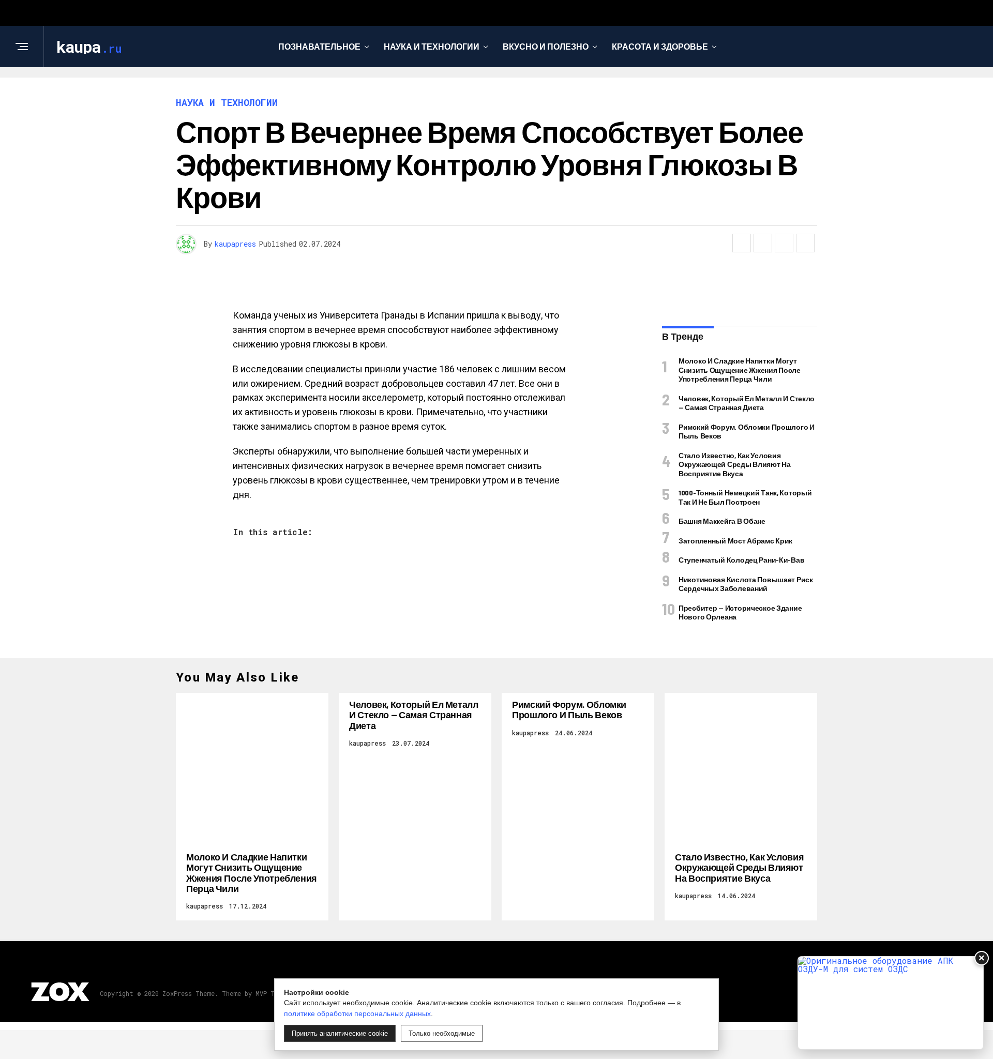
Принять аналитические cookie (340, 1033)
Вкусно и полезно (546, 46)
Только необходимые (442, 1033)
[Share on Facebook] (741, 243)
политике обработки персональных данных (357, 1013)
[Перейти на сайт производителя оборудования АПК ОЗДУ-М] (890, 1003)
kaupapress (235, 244)
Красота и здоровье (660, 46)
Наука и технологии (431, 46)
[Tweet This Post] (763, 243)
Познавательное (319, 46)
